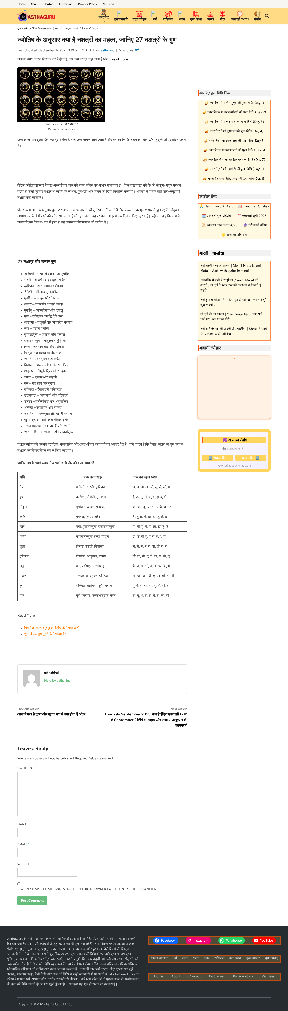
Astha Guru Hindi (58, 1004)
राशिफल (168, 19)
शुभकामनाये (121, 19)
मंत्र (222, 19)
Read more (119, 59)
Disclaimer (66, 4)
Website (24, 864)
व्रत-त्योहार (78, 954)
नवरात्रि (104, 17)
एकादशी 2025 (240, 19)
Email (23, 844)
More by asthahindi (57, 680)
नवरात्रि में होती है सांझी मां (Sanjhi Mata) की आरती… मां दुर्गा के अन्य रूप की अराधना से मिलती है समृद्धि (230, 285)
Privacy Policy (87, 4)
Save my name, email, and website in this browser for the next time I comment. (88, 889)
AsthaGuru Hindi (20, 939)
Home (21, 4)
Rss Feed (108, 4)
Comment (27, 768)
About (34, 4)
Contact (49, 4)
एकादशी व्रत (108, 954)
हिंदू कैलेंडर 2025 (57, 954)
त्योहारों (45, 944)
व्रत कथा (196, 19)
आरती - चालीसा (211, 253)
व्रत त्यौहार (139, 19)
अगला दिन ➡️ (251, 458)
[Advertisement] (102, 164)
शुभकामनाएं (271, 958)
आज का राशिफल (106, 964)
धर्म (155, 19)
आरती (210, 19)
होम (19, 28)
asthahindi (108, 50)
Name (23, 824)
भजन (182, 19)
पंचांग (257, 19)
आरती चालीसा (159, 958)
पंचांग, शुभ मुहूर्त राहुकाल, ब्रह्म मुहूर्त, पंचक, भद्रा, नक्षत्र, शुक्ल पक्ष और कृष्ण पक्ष (55, 949)
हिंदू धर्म (11, 944)
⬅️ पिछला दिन (217, 458)
